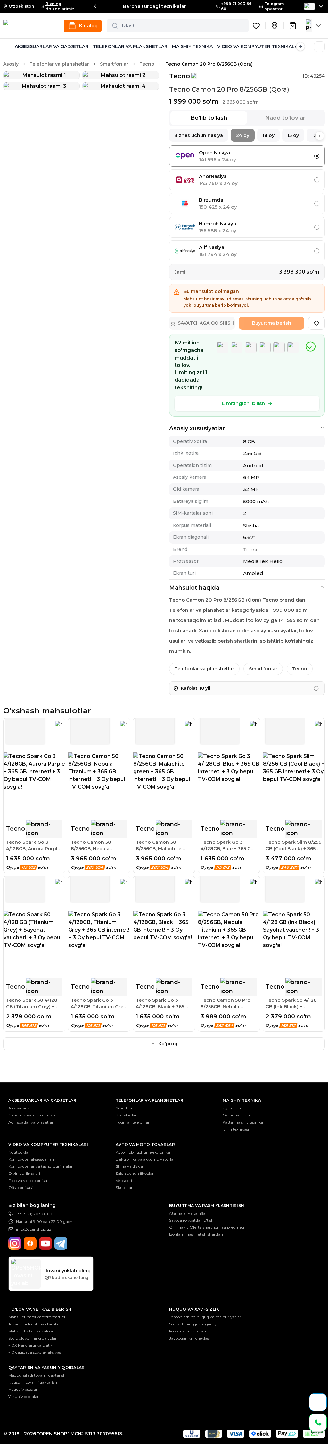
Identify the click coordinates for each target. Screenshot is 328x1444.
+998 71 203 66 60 (236, 6)
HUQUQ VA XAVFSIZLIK (194, 1309)
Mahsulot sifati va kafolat (31, 1331)
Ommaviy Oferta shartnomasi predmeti (206, 1227)
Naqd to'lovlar (285, 117)
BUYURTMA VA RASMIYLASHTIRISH (206, 1205)
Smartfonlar (114, 64)
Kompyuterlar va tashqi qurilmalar (40, 1166)
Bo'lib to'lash (209, 117)
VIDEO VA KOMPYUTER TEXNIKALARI (259, 46)
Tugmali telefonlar (133, 1122)
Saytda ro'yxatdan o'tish (191, 1220)
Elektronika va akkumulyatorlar (145, 1159)
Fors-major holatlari (187, 1331)
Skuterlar (124, 1187)
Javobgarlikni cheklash (190, 1338)
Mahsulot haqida (194, 587)
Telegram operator (274, 6)
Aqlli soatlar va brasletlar (30, 1122)
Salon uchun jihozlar (135, 1173)
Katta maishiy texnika (243, 1122)
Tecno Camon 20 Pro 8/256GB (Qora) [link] (209, 64)
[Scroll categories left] (7, 46)
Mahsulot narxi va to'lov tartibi (36, 1317)
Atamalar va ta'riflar (188, 1213)
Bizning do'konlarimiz (59, 6)
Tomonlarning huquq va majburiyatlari (205, 1317)
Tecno (146, 64)
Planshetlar (126, 1115)
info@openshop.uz (33, 1229)
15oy (293, 135)
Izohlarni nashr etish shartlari (196, 1234)
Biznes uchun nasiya (198, 135)
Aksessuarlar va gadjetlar (42, 1100)
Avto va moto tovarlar (145, 1144)
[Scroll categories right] (300, 46)
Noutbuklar (19, 1152)
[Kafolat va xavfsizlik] (316, 688)
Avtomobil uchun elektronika (143, 1152)
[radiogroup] (247, 203)
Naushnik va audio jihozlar (32, 1115)
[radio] (316, 156)
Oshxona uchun (237, 1115)
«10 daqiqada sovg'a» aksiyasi (35, 1352)
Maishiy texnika (242, 1100)
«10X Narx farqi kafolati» (30, 1345)
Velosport (124, 1180)
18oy (268, 135)
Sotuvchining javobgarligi (193, 1324)
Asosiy (11, 64)
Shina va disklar (130, 1166)
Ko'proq (167, 1044)
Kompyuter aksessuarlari (31, 1159)
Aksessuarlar (19, 1108)
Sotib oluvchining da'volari (33, 1338)
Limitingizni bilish (243, 403)
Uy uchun (232, 1108)
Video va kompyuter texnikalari (48, 1144)
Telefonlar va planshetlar (59, 64)
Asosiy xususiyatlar (197, 428)
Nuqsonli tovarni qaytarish (32, 1382)
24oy (242, 135)
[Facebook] (30, 1243)
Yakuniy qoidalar (23, 1396)
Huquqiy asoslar (22, 1389)
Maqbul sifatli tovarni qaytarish (37, 1375)
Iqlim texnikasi (236, 1129)
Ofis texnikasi (20, 1187)
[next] (319, 135)
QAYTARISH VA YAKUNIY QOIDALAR (46, 1367)
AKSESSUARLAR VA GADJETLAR (51, 46)
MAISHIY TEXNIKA (192, 46)
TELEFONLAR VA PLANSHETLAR (130, 46)
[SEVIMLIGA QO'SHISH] (316, 323)
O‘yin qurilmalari (24, 1173)
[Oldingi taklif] (95, 6)
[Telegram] (60, 1243)
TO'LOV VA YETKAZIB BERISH (40, 1309)
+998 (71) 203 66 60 (34, 1213)
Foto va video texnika (27, 1180)
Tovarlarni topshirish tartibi (33, 1324)
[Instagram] (14, 1243)
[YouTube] (45, 1243)
